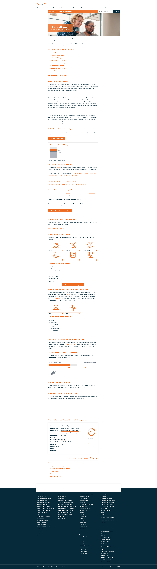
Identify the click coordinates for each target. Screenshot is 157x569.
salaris (58, 167)
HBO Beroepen (62, 496)
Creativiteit (68, 430)
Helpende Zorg (83, 510)
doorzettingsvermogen (57, 298)
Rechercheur (83, 532)
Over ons (102, 8)
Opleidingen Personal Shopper (57, 55)
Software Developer (84, 545)
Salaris (70, 8)
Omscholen (64, 8)
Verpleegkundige (84, 536)
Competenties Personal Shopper (58, 68)
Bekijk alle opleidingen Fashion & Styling (59, 210)
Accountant (82, 502)
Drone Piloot (82, 524)
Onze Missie (103, 522)
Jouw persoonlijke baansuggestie (58, 466)
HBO (63, 195)
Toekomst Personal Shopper (57, 65)
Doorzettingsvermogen (69, 344)
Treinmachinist (83, 526)
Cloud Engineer (83, 553)
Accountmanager (84, 500)
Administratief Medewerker (86, 504)
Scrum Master (83, 522)
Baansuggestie (56, 8)
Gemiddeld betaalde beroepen (65, 510)
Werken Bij (103, 533)
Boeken (102, 512)
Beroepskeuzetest (48, 8)
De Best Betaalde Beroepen (65, 500)
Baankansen (76, 8)
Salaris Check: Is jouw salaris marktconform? (43, 527)
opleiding (68, 193)
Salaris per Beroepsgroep (107, 557)
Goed (62, 444)
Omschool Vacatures (106, 537)
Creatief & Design (65, 428)
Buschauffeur (83, 528)
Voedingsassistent (84, 530)
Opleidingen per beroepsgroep (108, 500)
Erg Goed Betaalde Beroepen (65, 504)
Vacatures (83, 8)
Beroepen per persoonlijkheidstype (45, 508)
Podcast (97, 8)
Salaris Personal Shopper (56, 58)
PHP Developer (83, 551)
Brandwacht (82, 520)
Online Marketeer (84, 540)
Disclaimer (64, 566)
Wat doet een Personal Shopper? (56, 228)
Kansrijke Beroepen (63, 516)
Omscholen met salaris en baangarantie (60, 468)
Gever (68, 294)
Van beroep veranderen (43, 520)
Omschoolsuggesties (55, 70)
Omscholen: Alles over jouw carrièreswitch (43, 517)
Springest (103, 514)
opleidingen (92, 193)
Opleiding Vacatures (105, 539)
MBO (59, 195)
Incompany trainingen (106, 510)
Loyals (115, 566)
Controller (82, 514)
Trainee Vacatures (105, 543)
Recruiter (82, 512)
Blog (106, 8)
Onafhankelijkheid (65, 433)
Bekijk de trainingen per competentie (73, 285)
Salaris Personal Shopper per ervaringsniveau (60, 184)
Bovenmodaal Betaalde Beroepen (66, 508)
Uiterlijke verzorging (74, 428)
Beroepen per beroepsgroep (44, 498)
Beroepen (39, 8)
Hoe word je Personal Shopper (57, 60)
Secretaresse (83, 538)
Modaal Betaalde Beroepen (64, 512)
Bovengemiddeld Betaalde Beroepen (67, 506)
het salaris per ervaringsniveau (70, 175)
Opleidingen (90, 8)
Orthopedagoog (83, 506)
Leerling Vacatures (105, 541)
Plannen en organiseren (75, 433)
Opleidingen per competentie (108, 504)
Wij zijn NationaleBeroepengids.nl (109, 520)
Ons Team (103, 524)
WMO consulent (83, 498)
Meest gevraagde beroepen (56, 476)
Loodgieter (82, 541)
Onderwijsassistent (84, 496)
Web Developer (83, 549)
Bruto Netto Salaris (41, 522)
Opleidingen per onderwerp (107, 502)
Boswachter (82, 518)
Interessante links (105, 528)
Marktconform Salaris (42, 524)
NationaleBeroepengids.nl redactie (78, 458)
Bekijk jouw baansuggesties (56, 138)
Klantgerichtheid (75, 430)
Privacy (70, 566)
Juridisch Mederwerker (85, 534)
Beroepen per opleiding (42, 504)
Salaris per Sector (105, 555)
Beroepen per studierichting (44, 510)
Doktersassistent (84, 516)
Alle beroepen (40, 536)
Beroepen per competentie (43, 506)
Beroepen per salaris (106, 559)
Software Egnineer (84, 547)
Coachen (63, 430)
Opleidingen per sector (106, 498)
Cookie (58, 566)
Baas (73, 300)
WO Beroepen (61, 498)
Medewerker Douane (85, 508)
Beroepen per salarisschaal (43, 502)
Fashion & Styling (65, 426)
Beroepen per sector (42, 500)
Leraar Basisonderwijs (85, 543)
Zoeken (116, 11)
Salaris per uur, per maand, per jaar (78, 184)
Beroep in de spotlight (42, 512)
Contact (102, 526)
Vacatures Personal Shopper (57, 52)
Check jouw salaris (54, 473)
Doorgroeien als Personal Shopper (58, 63)
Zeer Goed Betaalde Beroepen (65, 502)
